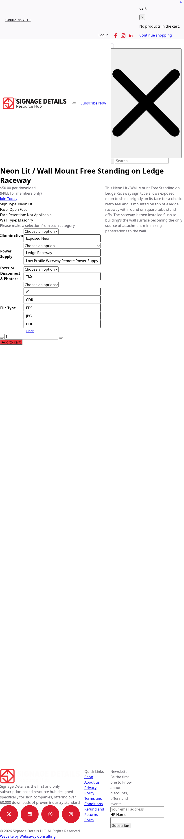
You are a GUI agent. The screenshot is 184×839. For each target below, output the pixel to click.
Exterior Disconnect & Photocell (10, 273)
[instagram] (123, 35)
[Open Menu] (74, 103)
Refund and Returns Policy (94, 814)
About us (92, 782)
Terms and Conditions (93, 801)
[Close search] (146, 103)
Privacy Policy (90, 790)
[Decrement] (2, 338)
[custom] (9, 814)
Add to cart (11, 342)
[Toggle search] (112, 45)
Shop (88, 776)
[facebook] (115, 35)
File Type (8, 307)
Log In (104, 35)
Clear (30, 331)
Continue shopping (155, 35)
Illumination (11, 235)
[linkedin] (131, 35)
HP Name (118, 814)
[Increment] (61, 338)
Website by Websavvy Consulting (28, 836)
